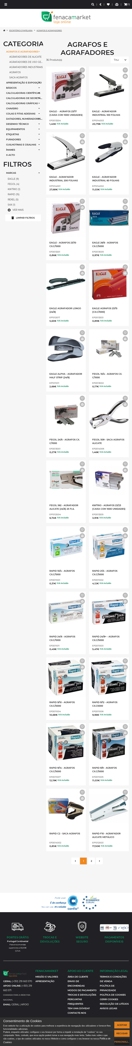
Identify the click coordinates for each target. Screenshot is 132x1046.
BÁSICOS (11, 87)
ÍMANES (10, 149)
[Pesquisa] (93, 4)
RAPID (13, 194)
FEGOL (13, 184)
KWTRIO (13, 189)
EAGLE (13, 178)
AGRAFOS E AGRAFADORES (49, 30)
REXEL (13, 199)
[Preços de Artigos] (100, 4)
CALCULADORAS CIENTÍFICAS (23, 93)
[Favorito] (82, 70)
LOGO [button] (66, 17)
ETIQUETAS (12, 134)
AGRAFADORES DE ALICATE (25, 56)
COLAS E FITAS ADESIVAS (20, 113)
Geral (15, 1004)
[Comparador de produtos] (117, 4)
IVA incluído (62, 124)
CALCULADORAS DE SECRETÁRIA (24, 98)
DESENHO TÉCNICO (17, 124)
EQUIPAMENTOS (15, 129)
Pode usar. (53, 902)
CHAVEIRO (12, 108)
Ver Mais (18, 209)
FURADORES (13, 139)
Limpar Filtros (25, 217)
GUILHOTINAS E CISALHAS (21, 144)
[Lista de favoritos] (108, 4)
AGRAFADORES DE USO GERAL (26, 62)
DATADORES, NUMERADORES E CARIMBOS (24, 118)
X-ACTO (10, 155)
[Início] (4, 30)
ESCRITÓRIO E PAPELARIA (21, 30)
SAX (11, 204)
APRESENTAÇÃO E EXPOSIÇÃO (24, 82)
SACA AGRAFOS (18, 77)
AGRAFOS (15, 72)
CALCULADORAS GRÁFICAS (22, 103)
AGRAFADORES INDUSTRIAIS (26, 67)
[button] (6, 4)
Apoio (25, 1004)
